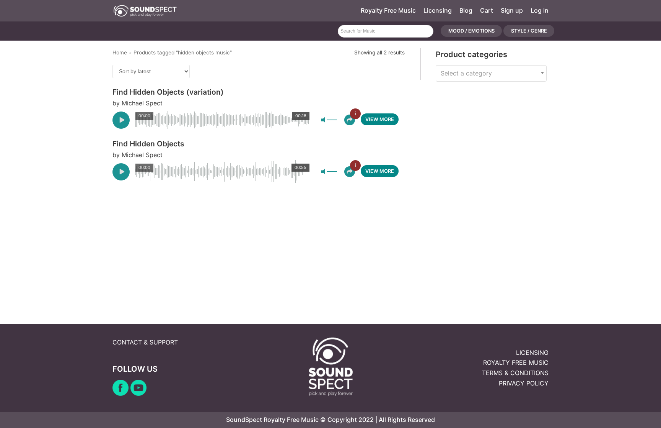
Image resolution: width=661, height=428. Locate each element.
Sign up (512, 10)
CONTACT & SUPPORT (145, 342)
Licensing (437, 10)
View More (379, 119)
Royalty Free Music (388, 10)
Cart (486, 10)
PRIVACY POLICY (524, 383)
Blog (465, 10)
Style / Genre (529, 31)
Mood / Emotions (471, 31)
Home (119, 52)
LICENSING (532, 352)
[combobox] (491, 73)
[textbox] (491, 73)
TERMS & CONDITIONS (515, 373)
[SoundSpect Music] (144, 10)
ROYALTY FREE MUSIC (516, 362)
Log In (540, 10)
